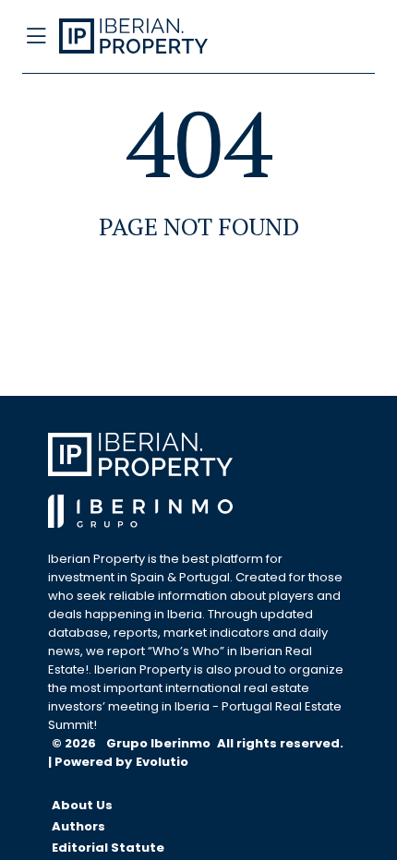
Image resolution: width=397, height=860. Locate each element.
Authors (78, 826)
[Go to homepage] (158, 36)
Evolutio (162, 761)
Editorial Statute (108, 847)
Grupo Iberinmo (159, 743)
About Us (82, 805)
